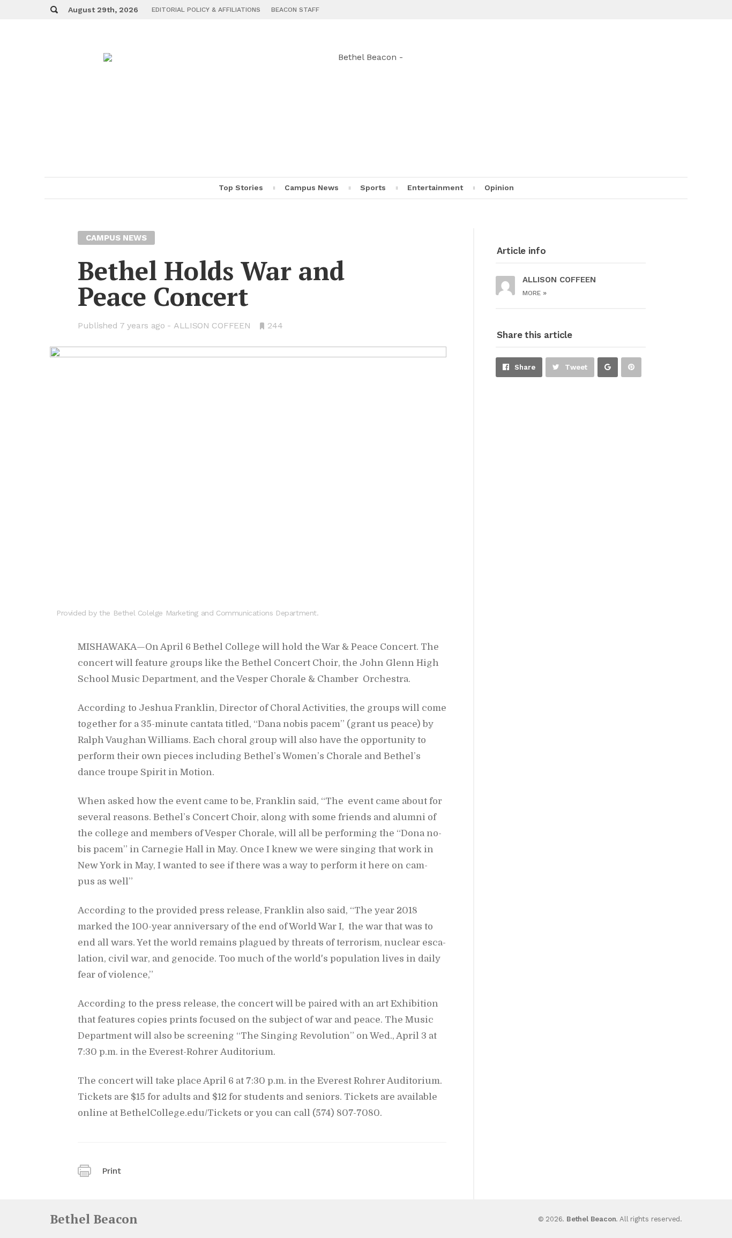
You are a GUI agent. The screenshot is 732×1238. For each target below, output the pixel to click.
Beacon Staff (295, 9)
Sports (373, 187)
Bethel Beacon (94, 1219)
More (534, 293)
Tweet (576, 367)
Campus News (312, 187)
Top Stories (241, 187)
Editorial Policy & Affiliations (206, 9)
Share (524, 367)
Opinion (499, 187)
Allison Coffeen (212, 325)
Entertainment (435, 187)
